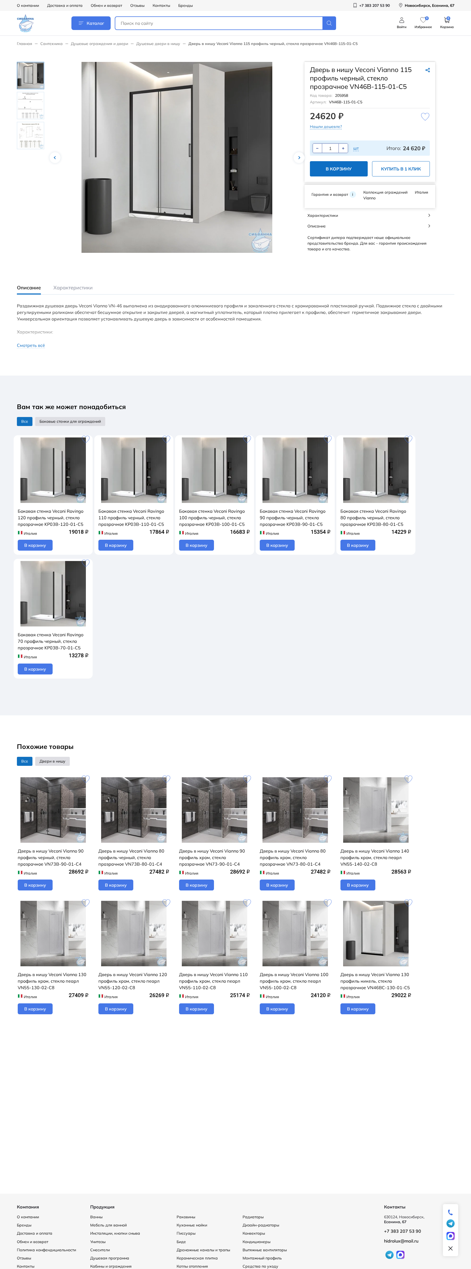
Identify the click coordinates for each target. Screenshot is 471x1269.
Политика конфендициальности (46, 1249)
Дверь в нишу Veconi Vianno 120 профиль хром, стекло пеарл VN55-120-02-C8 (132, 981)
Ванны (96, 1216)
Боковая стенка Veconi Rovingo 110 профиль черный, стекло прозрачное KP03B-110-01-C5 (131, 517)
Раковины (186, 1216)
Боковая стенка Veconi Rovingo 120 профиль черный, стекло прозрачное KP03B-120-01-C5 (50, 517)
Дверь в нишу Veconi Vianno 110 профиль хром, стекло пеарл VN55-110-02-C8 (213, 981)
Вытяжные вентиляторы (265, 1249)
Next (299, 157)
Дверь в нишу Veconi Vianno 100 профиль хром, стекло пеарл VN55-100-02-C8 (294, 981)
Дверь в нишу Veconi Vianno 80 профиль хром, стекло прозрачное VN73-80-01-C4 (293, 857)
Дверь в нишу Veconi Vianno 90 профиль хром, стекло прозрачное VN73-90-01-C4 (212, 857)
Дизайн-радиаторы (261, 1225)
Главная (24, 43)
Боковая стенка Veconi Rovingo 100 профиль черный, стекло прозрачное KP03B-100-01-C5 (212, 517)
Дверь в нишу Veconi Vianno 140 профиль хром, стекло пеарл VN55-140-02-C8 (374, 857)
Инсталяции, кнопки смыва (115, 1233)
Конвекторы (254, 1233)
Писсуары (186, 1233)
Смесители (100, 1249)
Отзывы (137, 5)
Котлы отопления (192, 1266)
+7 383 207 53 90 (402, 1231)
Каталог (95, 23)
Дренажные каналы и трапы (203, 1249)
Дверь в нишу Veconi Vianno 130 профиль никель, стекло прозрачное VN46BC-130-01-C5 (375, 981)
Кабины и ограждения (111, 1266)
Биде (181, 1241)
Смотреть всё (31, 345)
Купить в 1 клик (401, 169)
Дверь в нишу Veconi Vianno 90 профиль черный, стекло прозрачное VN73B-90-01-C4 (51, 857)
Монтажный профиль (262, 1258)
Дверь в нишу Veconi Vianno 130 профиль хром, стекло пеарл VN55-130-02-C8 (52, 981)
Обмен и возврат (106, 5)
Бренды (185, 5)
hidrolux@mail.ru (401, 1241)
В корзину (339, 169)
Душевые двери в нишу (158, 43)
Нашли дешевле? (326, 126)
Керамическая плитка (197, 1258)
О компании (28, 5)
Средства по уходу (260, 1266)
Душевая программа (109, 1258)
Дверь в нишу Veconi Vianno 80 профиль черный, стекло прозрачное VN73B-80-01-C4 (131, 857)
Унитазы (97, 1241)
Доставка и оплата (65, 5)
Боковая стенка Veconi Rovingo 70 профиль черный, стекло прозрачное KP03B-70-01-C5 (50, 641)
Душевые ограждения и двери (99, 43)
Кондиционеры (256, 1241)
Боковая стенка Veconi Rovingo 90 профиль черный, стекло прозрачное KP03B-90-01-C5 (292, 517)
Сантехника (51, 43)
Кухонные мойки (192, 1225)
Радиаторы (253, 1216)
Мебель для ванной (108, 1225)
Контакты (161, 5)
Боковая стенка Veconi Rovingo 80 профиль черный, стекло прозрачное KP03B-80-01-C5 (373, 517)
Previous (55, 157)
